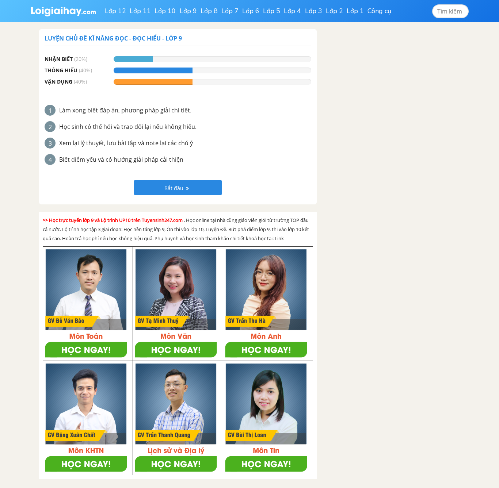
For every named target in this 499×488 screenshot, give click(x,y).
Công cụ (379, 11)
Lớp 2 (334, 11)
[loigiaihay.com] (63, 11)
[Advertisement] (380, 138)
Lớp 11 (140, 11)
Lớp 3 (313, 11)
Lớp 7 (230, 11)
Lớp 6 (250, 11)
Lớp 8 (209, 11)
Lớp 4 (292, 11)
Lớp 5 (271, 11)
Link (279, 238)
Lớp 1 (355, 11)
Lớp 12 (115, 11)
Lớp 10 (165, 11)
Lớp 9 (188, 11)
